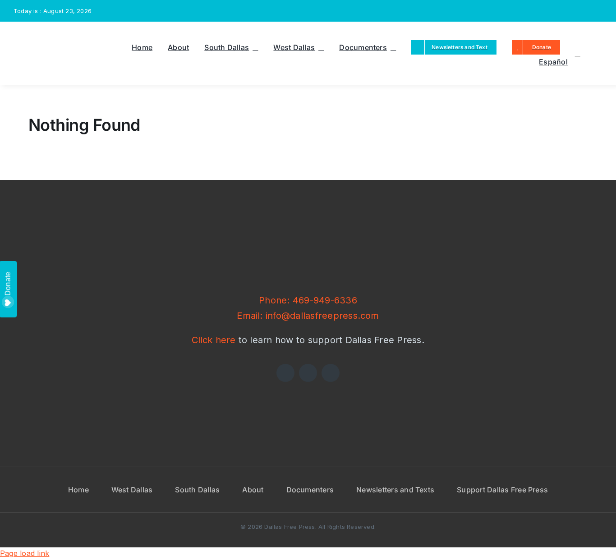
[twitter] (556, 10)
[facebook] (541, 10)
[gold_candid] (403, 385)
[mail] (585, 10)
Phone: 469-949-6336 (308, 300)
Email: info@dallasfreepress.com (308, 315)
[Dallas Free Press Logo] (36, 34)
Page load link (24, 553)
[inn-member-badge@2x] (212, 385)
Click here (213, 340)
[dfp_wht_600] (308, 219)
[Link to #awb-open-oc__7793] (577, 53)
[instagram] (570, 10)
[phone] (599, 10)
